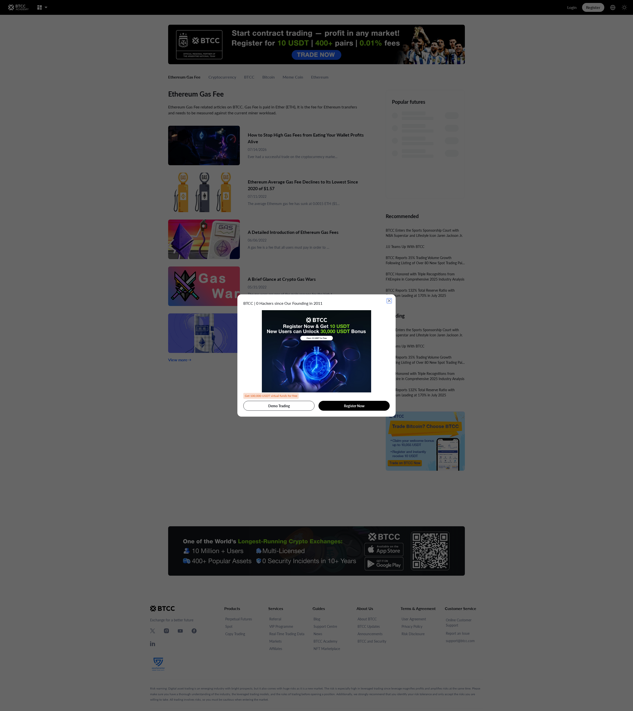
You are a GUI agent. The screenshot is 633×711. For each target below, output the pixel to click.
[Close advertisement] (389, 300)
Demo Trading (279, 406)
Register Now (354, 406)
